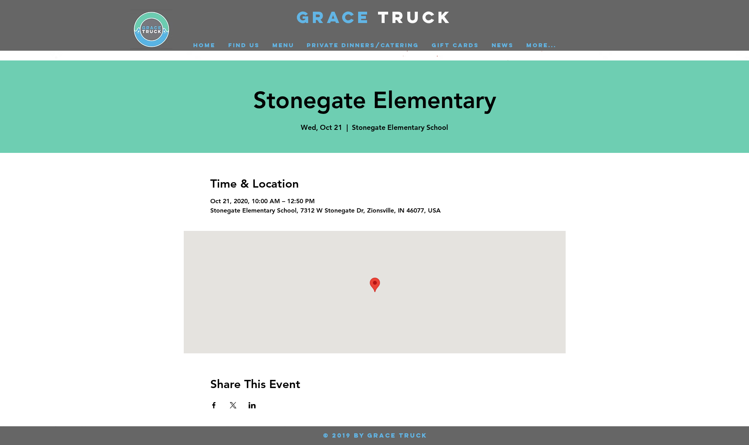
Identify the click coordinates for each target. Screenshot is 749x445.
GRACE (337, 17)
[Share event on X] (233, 405)
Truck (415, 17)
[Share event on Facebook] (214, 405)
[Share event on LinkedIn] (252, 405)
